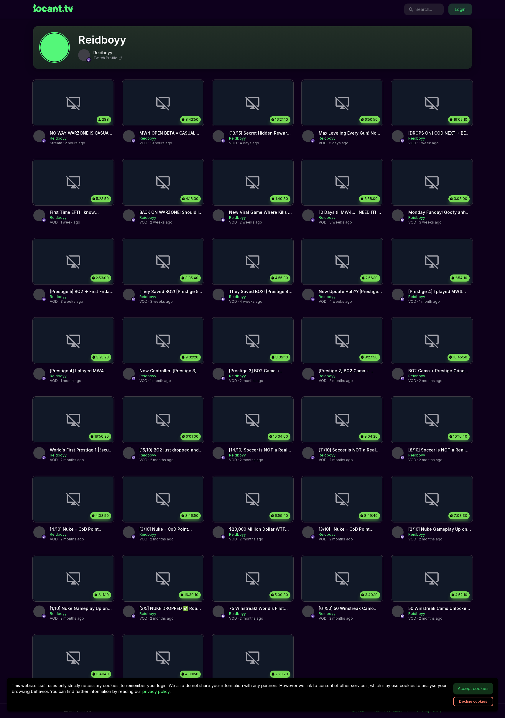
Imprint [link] (358, 711)
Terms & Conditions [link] (391, 711)
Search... (423, 9)
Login (460, 9)
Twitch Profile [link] (105, 58)
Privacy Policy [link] (429, 711)
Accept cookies (473, 688)
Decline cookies (473, 701)
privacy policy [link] (156, 691)
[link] (53, 9)
